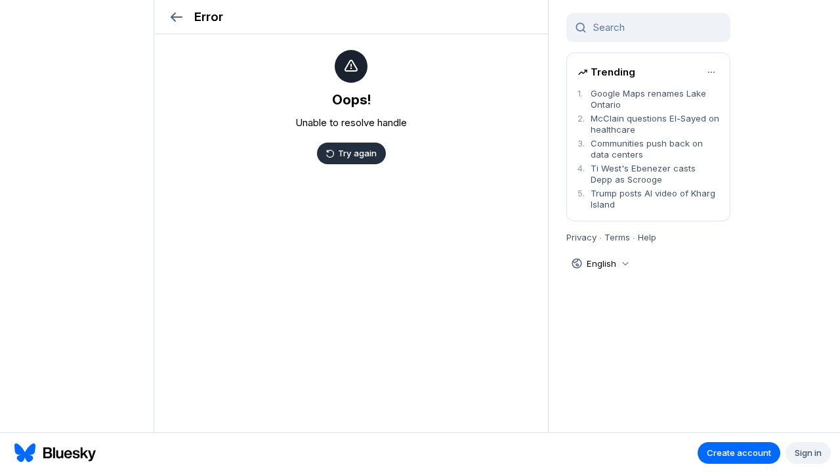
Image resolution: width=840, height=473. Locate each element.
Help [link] (647, 237)
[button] (176, 17)
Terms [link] (617, 237)
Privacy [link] (581, 237)
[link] (648, 99)
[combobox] (656, 27)
